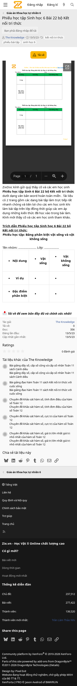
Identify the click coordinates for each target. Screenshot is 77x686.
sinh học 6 (29, 42)
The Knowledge (14, 37)
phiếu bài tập (11, 42)
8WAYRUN (52, 682)
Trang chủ (8, 524)
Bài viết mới (9, 560)
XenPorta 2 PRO (12, 682)
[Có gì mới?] (64, 4)
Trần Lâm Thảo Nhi (63, 620)
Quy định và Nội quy (14, 500)
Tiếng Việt (11, 484)
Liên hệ (6, 492)
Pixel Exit (20, 671)
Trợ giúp (7, 516)
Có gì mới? (10, 551)
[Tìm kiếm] (72, 4)
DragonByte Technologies (33, 665)
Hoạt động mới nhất (14, 575)
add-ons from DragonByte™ (54, 661)
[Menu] (5, 4)
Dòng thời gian (11, 568)
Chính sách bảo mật (14, 508)
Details (54, 665)
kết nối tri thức (54, 37)
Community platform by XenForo (36, 655)
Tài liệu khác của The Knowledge (27, 359)
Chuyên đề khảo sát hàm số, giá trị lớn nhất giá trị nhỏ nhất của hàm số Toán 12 (39, 435)
